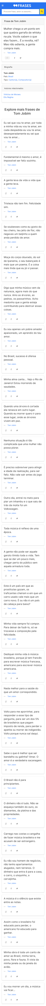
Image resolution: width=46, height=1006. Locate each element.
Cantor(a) (13, 80)
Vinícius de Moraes (12, 94)
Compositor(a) (24, 80)
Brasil (10, 76)
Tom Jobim (11, 53)
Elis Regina (8, 97)
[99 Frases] (22, 5)
